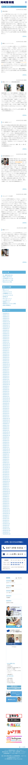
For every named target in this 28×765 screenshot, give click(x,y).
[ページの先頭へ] (22, 746)
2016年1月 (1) (6, 488)
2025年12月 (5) (6, 323)
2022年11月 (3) (6, 382)
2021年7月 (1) (6, 406)
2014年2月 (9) (6, 527)
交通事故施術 (6, 753)
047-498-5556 (10, 675)
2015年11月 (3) (6, 491)
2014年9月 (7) (6, 515)
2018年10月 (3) (6, 452)
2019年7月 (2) (6, 438)
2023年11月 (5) (6, 365)
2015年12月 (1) (6, 489)
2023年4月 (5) (6, 374)
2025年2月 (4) (6, 340)
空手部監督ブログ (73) (8, 278)
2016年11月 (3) (6, 481)
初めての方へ (20, 750)
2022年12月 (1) (6, 381)
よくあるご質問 (14, 753)
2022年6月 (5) (6, 389)
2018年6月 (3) (6, 457)
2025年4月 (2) (6, 337)
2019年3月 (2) (6, 443)
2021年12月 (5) (6, 398)
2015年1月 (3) (6, 508)
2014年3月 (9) (6, 525)
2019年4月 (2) (6, 442)
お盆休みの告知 (9, 602)
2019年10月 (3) (6, 435)
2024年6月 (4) (6, 354)
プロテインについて (7, 291)
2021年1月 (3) (6, 416)
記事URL (25, 36)
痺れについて (6, 289)
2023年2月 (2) (6, 377)
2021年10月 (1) (6, 401)
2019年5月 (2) (6, 440)
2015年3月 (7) (6, 505)
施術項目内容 (5, 751)
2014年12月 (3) (6, 510)
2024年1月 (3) (6, 362)
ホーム (6, 750)
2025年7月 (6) (6, 331)
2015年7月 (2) (6, 498)
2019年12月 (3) (6, 432)
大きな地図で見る (11, 663)
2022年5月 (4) (6, 391)
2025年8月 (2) (6, 330)
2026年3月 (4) (6, 318)
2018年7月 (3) (6, 455)
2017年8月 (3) (6, 471)
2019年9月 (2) (6, 437)
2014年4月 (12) (6, 523)
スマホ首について (7, 300)
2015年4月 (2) (6, 503)
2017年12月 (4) (6, 464)
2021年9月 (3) (6, 403)
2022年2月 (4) (6, 396)
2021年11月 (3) (6, 399)
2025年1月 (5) (6, 342)
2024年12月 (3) (6, 343)
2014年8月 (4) (6, 516)
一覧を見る (19, 577)
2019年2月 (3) (6, 445)
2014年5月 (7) (6, 521)
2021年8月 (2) (6, 404)
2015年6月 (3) (6, 499)
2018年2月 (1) (6, 460)
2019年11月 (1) (6, 433)
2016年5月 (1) (6, 484)
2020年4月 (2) (6, 430)
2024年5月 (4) (6, 355)
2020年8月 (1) (6, 423)
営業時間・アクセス (20, 751)
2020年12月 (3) (6, 418)
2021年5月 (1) (6, 409)
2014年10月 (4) (6, 513)
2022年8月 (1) (6, 387)
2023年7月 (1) (6, 369)
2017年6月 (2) (6, 472)
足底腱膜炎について (7, 293)
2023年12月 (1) (6, 364)
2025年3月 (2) (6, 338)
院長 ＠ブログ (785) (7, 281)
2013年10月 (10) (6, 533)
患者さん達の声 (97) (7, 276)
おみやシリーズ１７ (10, 582)
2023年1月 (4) (6, 379)
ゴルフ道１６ (9, 592)
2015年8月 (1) (6, 496)
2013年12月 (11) (6, 530)
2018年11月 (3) (6, 450)
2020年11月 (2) (6, 420)
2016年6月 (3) (6, 482)
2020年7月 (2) (6, 425)
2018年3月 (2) (6, 459)
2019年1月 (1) (6, 447)
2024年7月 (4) (6, 352)
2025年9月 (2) (6, 328)
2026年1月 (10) (6, 321)
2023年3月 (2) (6, 376)
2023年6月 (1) (6, 370)
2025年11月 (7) (6, 325)
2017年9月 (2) (6, 469)
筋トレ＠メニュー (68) (8, 280)
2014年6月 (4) (6, 520)
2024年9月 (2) (6, 348)
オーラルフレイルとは (8, 295)
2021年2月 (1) (6, 415)
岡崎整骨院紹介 (12, 750)
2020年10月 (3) (6, 421)
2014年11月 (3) (6, 511)
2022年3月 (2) (6, 394)
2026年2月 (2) (6, 320)
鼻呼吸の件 (5, 296)
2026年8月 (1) (6, 313)
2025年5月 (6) (6, 335)
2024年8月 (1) (6, 350)
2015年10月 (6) (6, 493)
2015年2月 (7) (6, 506)
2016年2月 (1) (6, 486)
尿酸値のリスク (6, 301)
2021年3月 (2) (6, 413)
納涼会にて (8, 587)
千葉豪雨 (8, 597)
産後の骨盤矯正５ (7, 305)
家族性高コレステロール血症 (9, 303)
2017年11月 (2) (6, 465)
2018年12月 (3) (6, 449)
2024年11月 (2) (6, 345)
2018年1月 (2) (6, 462)
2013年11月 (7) (6, 532)
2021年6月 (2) (6, 408)
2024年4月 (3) (6, 357)
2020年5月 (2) (6, 428)
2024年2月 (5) (6, 360)
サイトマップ (22, 753)
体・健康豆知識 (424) (8, 275)
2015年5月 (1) (6, 501)
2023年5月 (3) (6, 372)
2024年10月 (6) (6, 347)
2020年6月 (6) (6, 426)
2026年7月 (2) (6, 314)
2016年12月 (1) (6, 479)
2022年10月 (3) (6, 384)
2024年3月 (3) (6, 359)
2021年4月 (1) (6, 411)
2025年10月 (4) (6, 326)
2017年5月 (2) (6, 474)
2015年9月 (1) (6, 494)
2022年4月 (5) (6, 393)
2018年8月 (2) (6, 454)
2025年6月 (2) (6, 333)
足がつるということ (7, 298)
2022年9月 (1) (6, 386)
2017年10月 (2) (6, 467)
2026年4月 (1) (6, 316)
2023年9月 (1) (6, 367)
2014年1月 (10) (6, 528)
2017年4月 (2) (6, 476)
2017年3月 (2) (6, 477)
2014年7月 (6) (6, 518)
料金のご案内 (12, 751)
